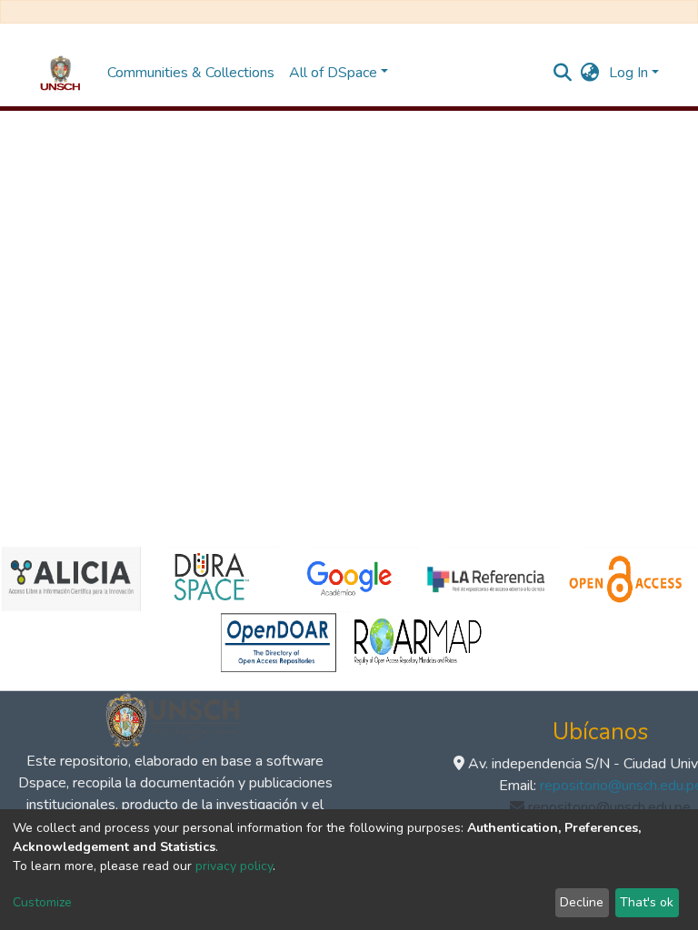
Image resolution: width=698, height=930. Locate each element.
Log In (628, 73)
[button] (590, 73)
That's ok (646, 902)
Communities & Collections (190, 73)
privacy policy (234, 866)
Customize (42, 902)
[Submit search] (563, 72)
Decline (581, 902)
